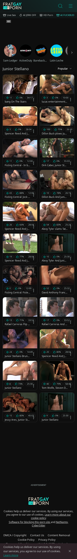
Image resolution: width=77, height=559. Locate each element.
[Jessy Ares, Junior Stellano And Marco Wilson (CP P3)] (20, 407)
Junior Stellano (13, 387)
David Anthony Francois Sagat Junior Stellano (55, 292)
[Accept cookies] (70, 551)
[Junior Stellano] (20, 375)
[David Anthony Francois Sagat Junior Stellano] (57, 280)
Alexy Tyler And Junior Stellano (54, 260)
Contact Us (37, 535)
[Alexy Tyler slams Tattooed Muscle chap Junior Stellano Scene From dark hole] (57, 216)
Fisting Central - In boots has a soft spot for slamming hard (17, 165)
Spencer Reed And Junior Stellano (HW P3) (17, 133)
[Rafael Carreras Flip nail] (20, 311)
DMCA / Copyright (15, 535)
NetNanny (62, 522)
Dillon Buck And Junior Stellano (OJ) (54, 197)
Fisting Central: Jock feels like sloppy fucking (17, 197)
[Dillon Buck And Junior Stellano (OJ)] (57, 184)
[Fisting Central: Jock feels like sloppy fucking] (20, 184)
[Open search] (60, 6)
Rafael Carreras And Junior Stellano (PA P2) (54, 324)
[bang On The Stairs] (20, 89)
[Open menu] (70, 6)
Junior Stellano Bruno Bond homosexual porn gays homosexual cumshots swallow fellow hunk (18, 356)
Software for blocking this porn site (30, 522)
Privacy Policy (47, 540)
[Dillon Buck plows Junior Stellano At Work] (57, 121)
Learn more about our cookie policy (51, 516)
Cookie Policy (26, 540)
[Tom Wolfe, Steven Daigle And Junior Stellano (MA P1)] (57, 375)
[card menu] (33, 99)
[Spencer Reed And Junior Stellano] (20, 216)
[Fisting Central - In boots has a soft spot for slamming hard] (20, 152)
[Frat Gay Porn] (12, 6)
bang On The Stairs (16, 101)
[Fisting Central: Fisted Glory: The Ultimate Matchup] (20, 280)
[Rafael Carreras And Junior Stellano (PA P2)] (57, 311)
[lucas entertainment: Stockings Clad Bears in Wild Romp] (57, 89)
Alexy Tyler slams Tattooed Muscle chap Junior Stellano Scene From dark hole (54, 229)
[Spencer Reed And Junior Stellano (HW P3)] (20, 121)
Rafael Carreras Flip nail (18, 324)
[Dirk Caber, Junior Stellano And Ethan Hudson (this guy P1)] (57, 152)
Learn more (10, 555)
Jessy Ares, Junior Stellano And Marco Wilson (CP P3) (18, 420)
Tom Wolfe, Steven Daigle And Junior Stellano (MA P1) (55, 388)
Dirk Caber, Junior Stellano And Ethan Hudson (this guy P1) (54, 165)
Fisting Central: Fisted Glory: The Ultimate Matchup (17, 292)
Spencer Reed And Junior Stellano (17, 229)
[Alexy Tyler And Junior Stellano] (57, 248)
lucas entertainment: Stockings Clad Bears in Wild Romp (54, 101)
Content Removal (59, 535)
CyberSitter (38, 525)
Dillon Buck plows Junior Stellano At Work (54, 133)
